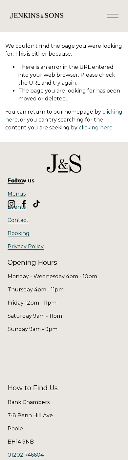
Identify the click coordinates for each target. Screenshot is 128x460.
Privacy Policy (26, 246)
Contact (18, 220)
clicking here (96, 127)
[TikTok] (36, 204)
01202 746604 (26, 455)
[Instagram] (11, 204)
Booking (19, 233)
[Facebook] (24, 204)
